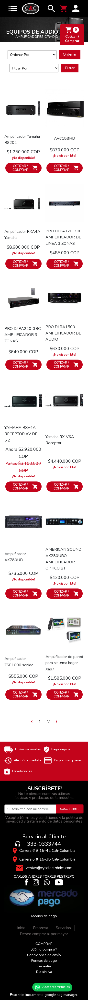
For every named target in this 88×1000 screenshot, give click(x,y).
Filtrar (70, 68)
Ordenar (70, 54)
